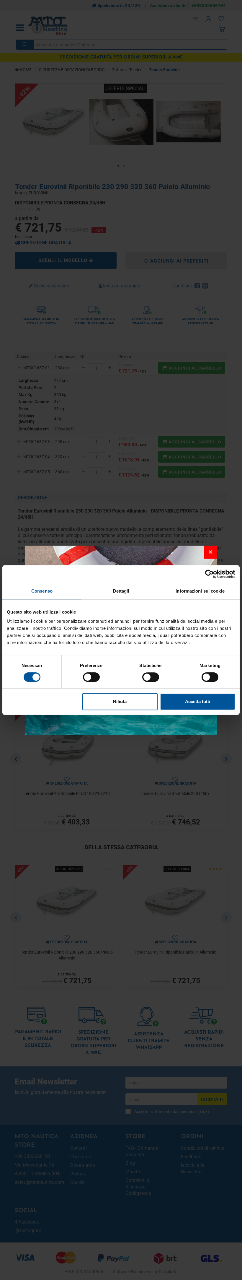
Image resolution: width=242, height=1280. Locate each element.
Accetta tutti (197, 701)
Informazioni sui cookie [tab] (200, 590)
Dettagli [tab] (121, 590)
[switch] (91, 677)
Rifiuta (120, 701)
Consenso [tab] (42, 590)
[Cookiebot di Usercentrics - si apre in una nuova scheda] (209, 574)
